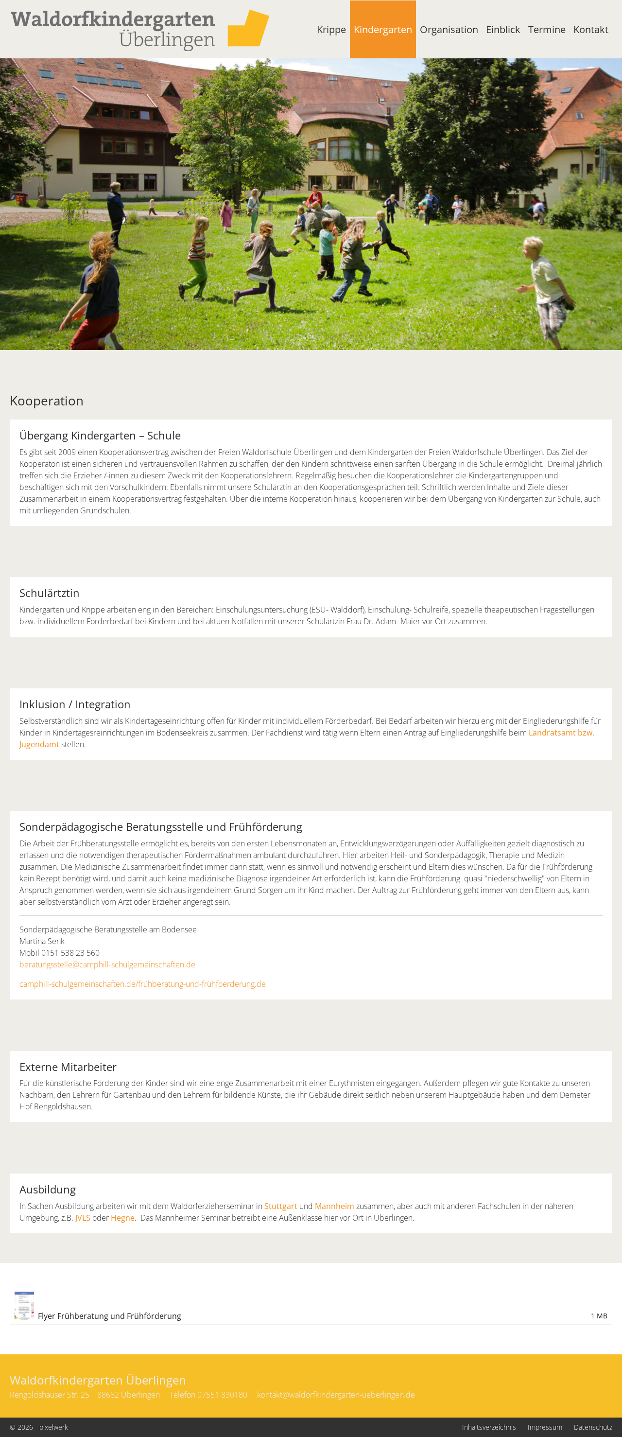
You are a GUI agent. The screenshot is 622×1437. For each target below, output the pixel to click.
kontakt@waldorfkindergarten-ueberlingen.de (336, 1394)
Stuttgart (280, 1206)
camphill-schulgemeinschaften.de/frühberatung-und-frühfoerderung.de (142, 984)
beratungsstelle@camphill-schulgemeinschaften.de (107, 964)
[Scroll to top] (592, 1407)
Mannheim (334, 1206)
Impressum (545, 1427)
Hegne (123, 1217)
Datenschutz (593, 1427)
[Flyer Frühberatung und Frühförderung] (24, 1305)
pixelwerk (53, 1427)
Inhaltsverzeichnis (489, 1427)
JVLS (82, 1217)
